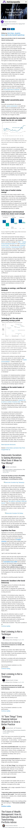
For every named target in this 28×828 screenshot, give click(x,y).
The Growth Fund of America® (11, 89)
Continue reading (5, 626)
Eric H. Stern (11, 33)
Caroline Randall (11, 35)
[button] (4, 29)
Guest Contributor (12, 21)
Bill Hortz (16, 825)
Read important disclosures (8, 444)
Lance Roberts (13, 467)
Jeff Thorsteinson (17, 728)
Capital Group (20, 35)
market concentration (11, 106)
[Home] (11, 1)
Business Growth (9, 637)
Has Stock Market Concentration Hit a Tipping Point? (13, 23)
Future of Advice (9, 825)
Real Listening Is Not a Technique (10, 639)
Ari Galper (16, 637)
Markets (6, 21)
